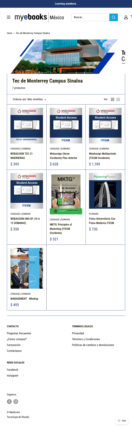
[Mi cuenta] (126, 17)
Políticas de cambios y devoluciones (93, 345)
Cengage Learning (20, 148)
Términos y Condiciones (86, 339)
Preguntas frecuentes (19, 333)
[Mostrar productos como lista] (118, 99)
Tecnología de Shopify (18, 417)
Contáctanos (14, 350)
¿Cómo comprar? (17, 339)
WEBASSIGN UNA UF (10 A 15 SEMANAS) (25, 221)
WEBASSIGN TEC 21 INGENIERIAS (21, 156)
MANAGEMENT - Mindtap (24, 298)
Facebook (12, 369)
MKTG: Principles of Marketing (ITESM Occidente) (61, 229)
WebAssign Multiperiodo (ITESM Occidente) (102, 156)
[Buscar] (113, 17)
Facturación (13, 345)
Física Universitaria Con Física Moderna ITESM (102, 221)
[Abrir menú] (8, 17)
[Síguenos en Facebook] (9, 401)
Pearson (93, 213)
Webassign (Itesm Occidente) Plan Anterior (63, 156)
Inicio (9, 33)
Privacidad (78, 333)
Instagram (12, 375)
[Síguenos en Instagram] (15, 401)
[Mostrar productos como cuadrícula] (112, 99)
